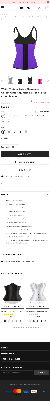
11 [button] (36, 327)
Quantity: (4, 138)
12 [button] (38, 327)
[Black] (5, 320)
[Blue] (37, 320)
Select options (12, 306)
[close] (48, 2)
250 (6, 176)
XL (26, 116)
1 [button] (11, 327)
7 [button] (26, 327)
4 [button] (19, 327)
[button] (6, 103)
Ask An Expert (27, 262)
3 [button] (16, 327)
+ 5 (18, 303)
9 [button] (31, 327)
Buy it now (25, 170)
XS (3, 116)
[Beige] (16, 320)
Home (3, 14)
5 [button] (21, 327)
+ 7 (45, 321)
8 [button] (28, 327)
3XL (37, 116)
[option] (25, 48)
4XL (43, 116)
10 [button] (33, 327)
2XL (31, 116)
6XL (9, 121)
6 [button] (23, 327)
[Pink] (12, 320)
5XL (3, 121)
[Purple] (41, 320)
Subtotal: (4, 147)
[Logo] (25, 7)
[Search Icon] (9, 7)
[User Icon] (39, 7)
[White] (8, 320)
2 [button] (14, 327)
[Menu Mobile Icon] (2, 7)
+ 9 (20, 321)
